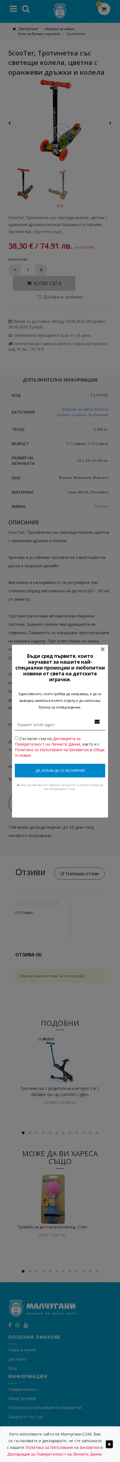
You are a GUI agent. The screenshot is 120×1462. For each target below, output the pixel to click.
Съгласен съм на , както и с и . (59, 747)
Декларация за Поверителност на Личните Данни (54, 1454)
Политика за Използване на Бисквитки (52, 749)
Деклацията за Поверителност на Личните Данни (48, 741)
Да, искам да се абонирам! (60, 770)
